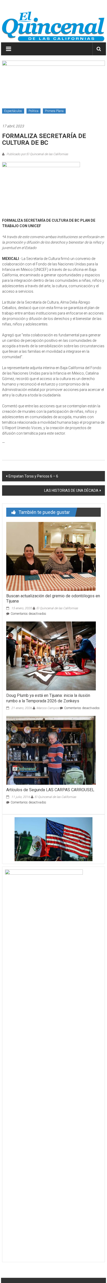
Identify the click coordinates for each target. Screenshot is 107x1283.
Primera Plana (54, 111)
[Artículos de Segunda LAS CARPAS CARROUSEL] (51, 750)
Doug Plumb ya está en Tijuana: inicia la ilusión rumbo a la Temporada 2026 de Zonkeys (48, 698)
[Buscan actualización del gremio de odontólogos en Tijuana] (51, 556)
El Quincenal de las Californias (57, 608)
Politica (33, 111)
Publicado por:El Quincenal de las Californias (37, 154)
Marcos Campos (47, 708)
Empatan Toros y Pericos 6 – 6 (33, 476)
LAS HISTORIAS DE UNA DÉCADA (71, 490)
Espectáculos (13, 111)
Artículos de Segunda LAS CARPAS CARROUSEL (50, 789)
